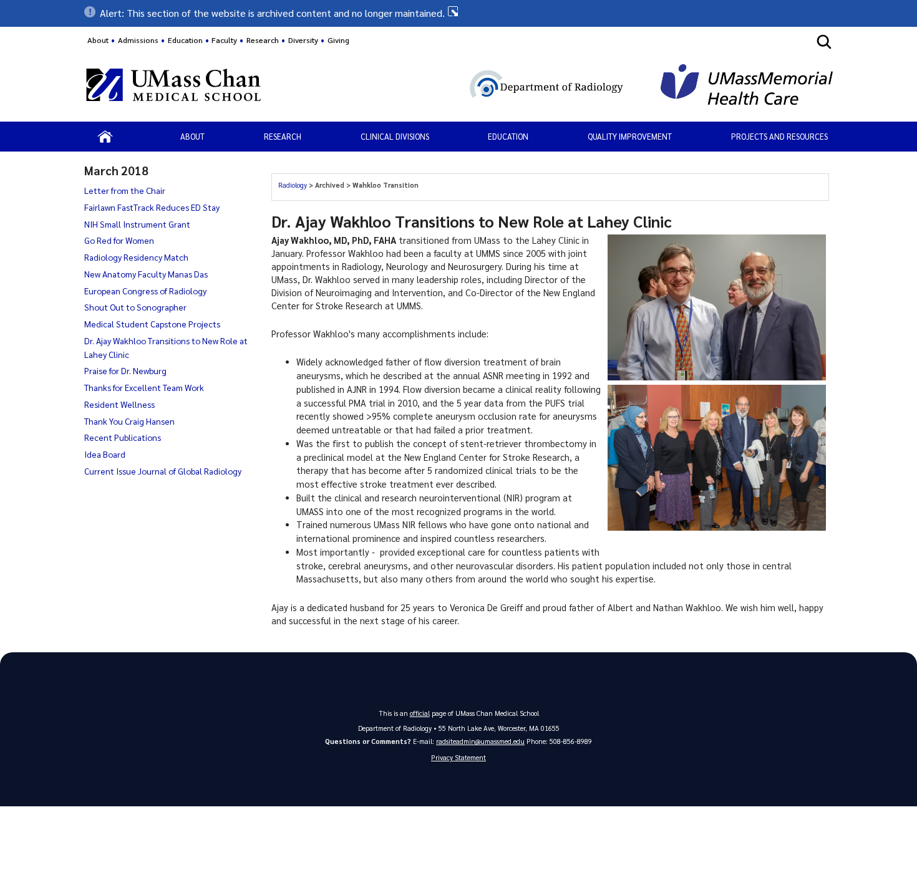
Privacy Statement (458, 757)
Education (508, 136)
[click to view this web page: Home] (105, 137)
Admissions (138, 40)
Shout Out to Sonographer (135, 306)
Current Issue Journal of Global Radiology (162, 470)
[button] (458, 13)
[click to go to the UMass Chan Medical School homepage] (173, 87)
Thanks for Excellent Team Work (144, 387)
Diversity (303, 40)
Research (282, 136)
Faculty (224, 40)
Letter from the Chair (124, 190)
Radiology (293, 185)
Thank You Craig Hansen (129, 421)
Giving (338, 40)
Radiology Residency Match (136, 257)
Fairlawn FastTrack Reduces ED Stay (152, 207)
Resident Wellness (119, 404)
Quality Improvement (630, 136)
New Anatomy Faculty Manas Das (146, 273)
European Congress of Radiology (145, 290)
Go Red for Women (119, 240)
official (420, 713)
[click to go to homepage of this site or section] (478, 86)
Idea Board (104, 454)
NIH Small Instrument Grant (137, 223)
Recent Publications (122, 437)
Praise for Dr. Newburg (125, 370)
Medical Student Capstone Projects (152, 323)
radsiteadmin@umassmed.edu (480, 741)
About (98, 40)
